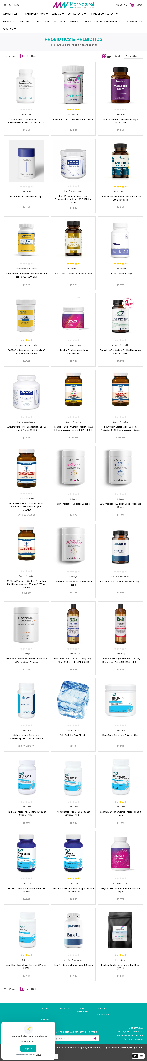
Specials (102, 1009)
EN (135, 1056)
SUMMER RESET (11, 14)
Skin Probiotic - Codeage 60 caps (73, 504)
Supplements (75, 14)
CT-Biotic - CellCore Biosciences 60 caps (120, 581)
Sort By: (118, 56)
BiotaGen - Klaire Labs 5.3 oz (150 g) (120, 735)
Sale (37, 21)
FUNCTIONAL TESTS (55, 21)
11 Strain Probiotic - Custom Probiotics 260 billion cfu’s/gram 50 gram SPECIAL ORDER (26, 584)
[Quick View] (23, 102)
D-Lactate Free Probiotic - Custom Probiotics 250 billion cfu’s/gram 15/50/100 (26, 506)
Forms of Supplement (102, 14)
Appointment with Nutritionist (102, 21)
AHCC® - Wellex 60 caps (120, 273)
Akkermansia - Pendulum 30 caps (26, 196)
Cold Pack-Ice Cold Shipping (73, 735)
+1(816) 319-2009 (135, 1039)
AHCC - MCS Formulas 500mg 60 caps (73, 273)
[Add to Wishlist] (29, 102)
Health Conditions (34, 14)
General (56, 14)
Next (33, 56)
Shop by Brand (133, 21)
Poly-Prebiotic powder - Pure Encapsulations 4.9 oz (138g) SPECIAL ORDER (73, 199)
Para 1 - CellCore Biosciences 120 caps (73, 965)
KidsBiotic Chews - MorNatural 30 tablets (73, 119)
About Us (8, 29)
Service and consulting (16, 21)
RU (141, 1056)
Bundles (74, 21)
